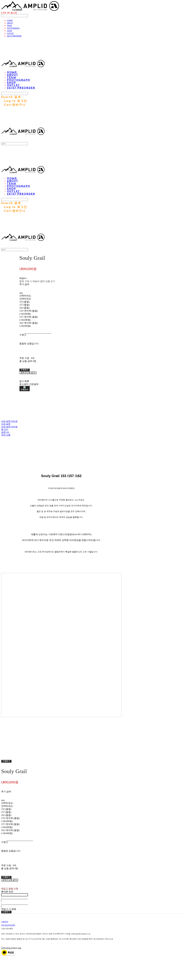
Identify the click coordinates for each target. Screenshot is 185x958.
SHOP (9, 30)
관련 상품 (5, 435)
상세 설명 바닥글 (9, 427)
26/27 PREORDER (14, 36)
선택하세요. (25, 295)
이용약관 (4, 922)
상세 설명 (5, 424)
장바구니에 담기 (9, 880)
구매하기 (6, 761)
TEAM (9, 25)
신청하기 (6, 912)
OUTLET (10, 33)
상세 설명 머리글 (9, 421)
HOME (10, 20)
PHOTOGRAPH (13, 28)
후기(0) (4, 429)
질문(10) (5, 432)
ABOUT (10, 23)
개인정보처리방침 (8, 925)
